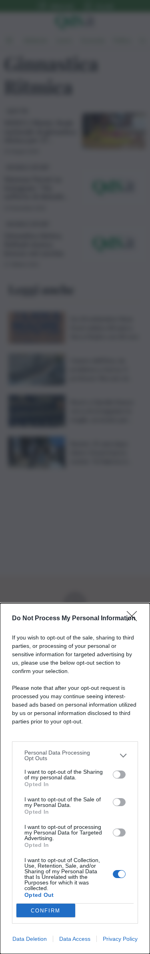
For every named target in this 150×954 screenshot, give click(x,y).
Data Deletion (29, 939)
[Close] (134, 618)
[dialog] (75, 778)
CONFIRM (45, 911)
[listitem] (75, 755)
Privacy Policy (120, 939)
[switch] (119, 775)
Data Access (74, 939)
